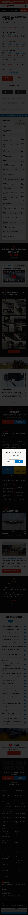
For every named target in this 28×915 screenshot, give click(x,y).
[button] (19, 461)
